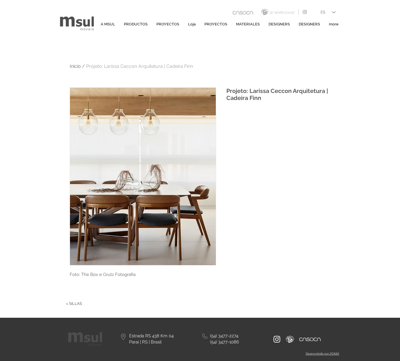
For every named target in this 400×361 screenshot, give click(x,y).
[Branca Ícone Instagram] (276, 339)
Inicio (75, 66)
